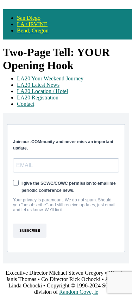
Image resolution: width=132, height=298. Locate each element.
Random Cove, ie (78, 292)
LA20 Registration (37, 98)
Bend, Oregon (33, 31)
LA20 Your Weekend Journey (50, 78)
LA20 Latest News (38, 85)
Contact (25, 104)
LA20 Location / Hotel (42, 91)
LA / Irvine (32, 24)
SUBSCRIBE (29, 230)
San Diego (28, 18)
